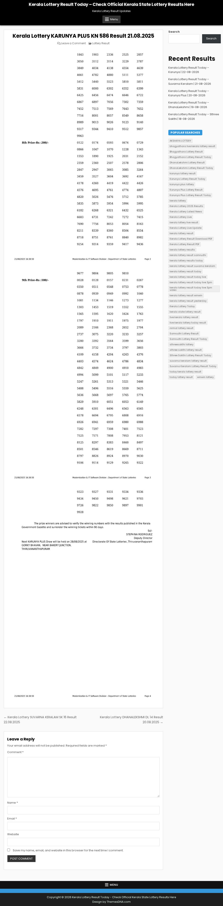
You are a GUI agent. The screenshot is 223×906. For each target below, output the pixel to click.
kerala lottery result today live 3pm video (191, 289)
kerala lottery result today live (188, 277)
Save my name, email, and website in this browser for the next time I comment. (68, 850)
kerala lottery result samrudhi (188, 255)
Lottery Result (101, 43)
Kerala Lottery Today (182, 306)
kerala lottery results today (186, 260)
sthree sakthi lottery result (186, 350)
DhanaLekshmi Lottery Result (187, 162)
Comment (15, 752)
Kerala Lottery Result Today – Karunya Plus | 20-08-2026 (188, 93)
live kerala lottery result (184, 317)
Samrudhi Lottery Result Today (188, 339)
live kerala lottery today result (188, 322)
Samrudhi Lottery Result (184, 333)
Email (12, 818)
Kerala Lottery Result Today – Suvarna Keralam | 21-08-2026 (189, 81)
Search (174, 32)
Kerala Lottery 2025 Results (186, 206)
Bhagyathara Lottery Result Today (190, 157)
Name (12, 803)
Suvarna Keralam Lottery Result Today (193, 366)
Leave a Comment (73, 43)
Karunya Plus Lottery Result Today (190, 195)
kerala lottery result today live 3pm (191, 282)
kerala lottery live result (184, 222)
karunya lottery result (183, 173)
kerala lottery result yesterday (188, 301)
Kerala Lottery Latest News (186, 211)
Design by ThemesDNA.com (111, 902)
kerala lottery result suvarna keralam (192, 266)
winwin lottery (205, 377)
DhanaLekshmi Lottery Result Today (191, 168)
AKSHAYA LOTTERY (180, 140)
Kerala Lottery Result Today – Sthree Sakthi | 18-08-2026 (193, 116)
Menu (114, 19)
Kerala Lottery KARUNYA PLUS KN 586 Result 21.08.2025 (83, 35)
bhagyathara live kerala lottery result (192, 146)
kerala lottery (178, 200)
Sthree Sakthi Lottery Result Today (190, 355)
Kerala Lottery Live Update (185, 228)
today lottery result (181, 377)
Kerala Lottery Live (181, 217)
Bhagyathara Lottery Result (186, 151)
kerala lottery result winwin (186, 295)
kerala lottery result (181, 233)
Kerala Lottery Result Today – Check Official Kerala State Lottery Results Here (111, 4)
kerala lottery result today (185, 271)
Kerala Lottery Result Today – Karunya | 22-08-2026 (188, 70)
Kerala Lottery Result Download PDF (191, 238)
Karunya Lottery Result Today (187, 179)
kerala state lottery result (185, 311)
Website (13, 834)
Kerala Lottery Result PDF (184, 244)
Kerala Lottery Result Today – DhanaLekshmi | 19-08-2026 (188, 104)
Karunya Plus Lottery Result (186, 189)
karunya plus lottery (182, 184)
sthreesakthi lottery (181, 344)
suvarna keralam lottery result (188, 360)
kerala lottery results (182, 249)
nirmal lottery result (181, 328)
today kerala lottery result (185, 371)
